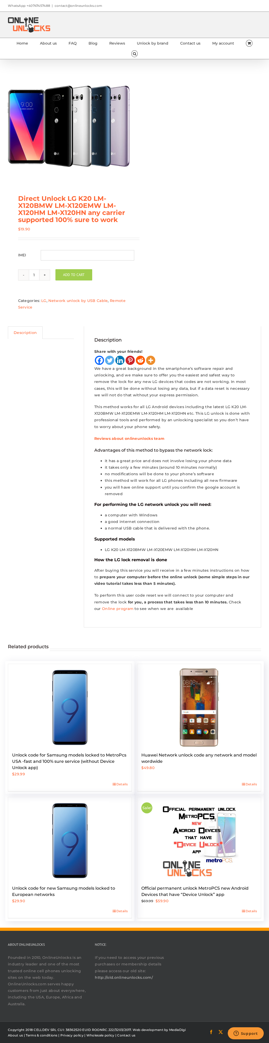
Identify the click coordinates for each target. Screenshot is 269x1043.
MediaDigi (177, 1030)
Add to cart (74, 274)
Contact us (126, 1035)
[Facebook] (99, 360)
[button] (134, 53)
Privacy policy (72, 1035)
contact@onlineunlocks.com (78, 6)
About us (15, 1035)
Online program (117, 608)
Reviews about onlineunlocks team (129, 438)
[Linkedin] (120, 360)
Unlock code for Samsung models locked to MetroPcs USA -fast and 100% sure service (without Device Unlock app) (69, 761)
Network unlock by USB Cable (78, 300)
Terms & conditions (41, 1035)
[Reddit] (140, 360)
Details (122, 784)
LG (43, 300)
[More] (150, 360)
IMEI (22, 255)
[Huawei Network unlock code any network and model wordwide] (199, 705)
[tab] (25, 332)
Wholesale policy (100, 1035)
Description (25, 332)
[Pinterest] (130, 360)
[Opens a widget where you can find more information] (245, 1033)
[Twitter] (109, 360)
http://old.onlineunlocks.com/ (124, 977)
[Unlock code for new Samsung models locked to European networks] (70, 838)
